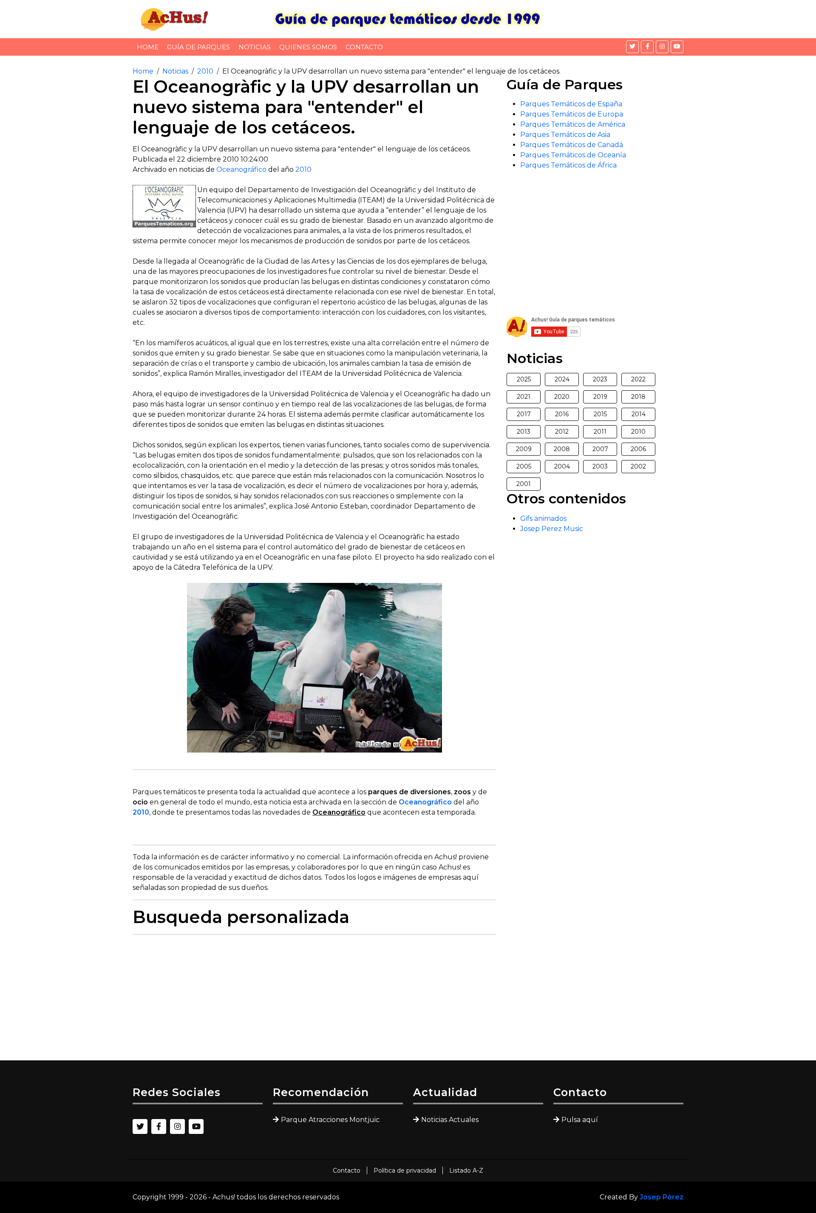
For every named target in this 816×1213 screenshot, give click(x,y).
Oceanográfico (241, 169)
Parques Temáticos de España (571, 104)
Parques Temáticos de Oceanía (573, 155)
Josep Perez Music (551, 529)
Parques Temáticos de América (572, 124)
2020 (562, 397)
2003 (600, 466)
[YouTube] (677, 46)
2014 (639, 414)
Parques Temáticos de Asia (565, 135)
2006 (638, 449)
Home (148, 47)
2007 (600, 449)
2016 (562, 414)
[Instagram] (662, 46)
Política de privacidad (405, 1170)
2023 (600, 379)
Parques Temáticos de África (568, 165)
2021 (523, 397)
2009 (524, 449)
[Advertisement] (314, 1000)
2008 (562, 449)
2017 (524, 414)
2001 (523, 484)
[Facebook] (647, 46)
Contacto (364, 47)
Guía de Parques (198, 47)
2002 (638, 466)
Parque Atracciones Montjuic (330, 1120)
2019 (600, 397)
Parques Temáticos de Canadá (571, 145)
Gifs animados (543, 518)
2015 (600, 414)
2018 (638, 397)
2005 (523, 466)
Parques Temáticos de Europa (571, 114)
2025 (524, 379)
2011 (600, 431)
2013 (523, 431)
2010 (205, 71)
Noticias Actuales (450, 1120)
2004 (562, 466)
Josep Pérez (661, 1197)
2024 (562, 379)
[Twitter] (632, 46)
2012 (562, 431)
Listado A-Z (466, 1170)
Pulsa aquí (579, 1120)
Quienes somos (308, 47)
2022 (638, 379)
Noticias (254, 47)
